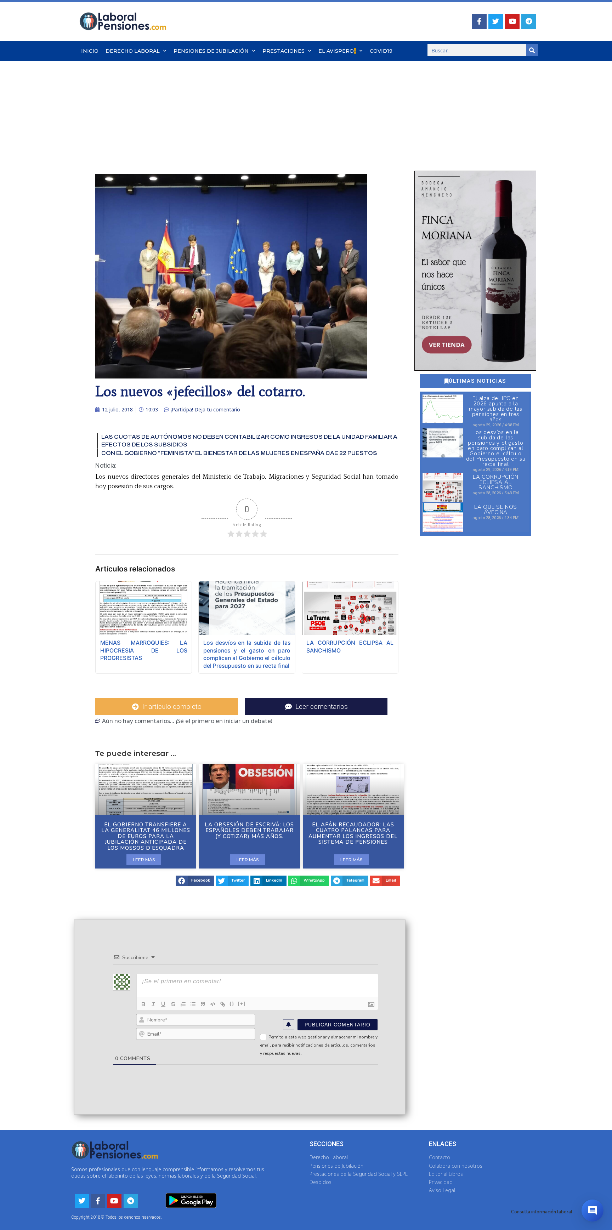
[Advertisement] (306, 114)
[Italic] (153, 1004)
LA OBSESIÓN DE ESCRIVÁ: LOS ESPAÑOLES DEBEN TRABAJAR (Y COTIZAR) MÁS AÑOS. (249, 830)
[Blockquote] (203, 1004)
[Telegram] (528, 21)
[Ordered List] (183, 1004)
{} (232, 1003)
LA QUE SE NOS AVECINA (495, 509)
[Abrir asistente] (593, 1211)
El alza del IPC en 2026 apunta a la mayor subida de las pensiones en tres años (495, 409)
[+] (242, 1003)
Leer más (144, 859)
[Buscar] (532, 50)
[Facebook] (479, 21)
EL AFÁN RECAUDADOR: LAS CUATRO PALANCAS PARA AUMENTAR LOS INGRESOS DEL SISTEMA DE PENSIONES (353, 833)
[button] (195, 881)
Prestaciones (283, 51)
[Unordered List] (193, 1004)
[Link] (223, 1004)
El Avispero (336, 51)
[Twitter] (495, 21)
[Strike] (173, 1004)
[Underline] (163, 1004)
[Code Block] (213, 1004)
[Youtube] (512, 21)
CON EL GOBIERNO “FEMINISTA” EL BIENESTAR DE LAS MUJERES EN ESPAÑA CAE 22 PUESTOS (239, 453)
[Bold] (143, 1004)
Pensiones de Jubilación (211, 51)
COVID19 (381, 51)
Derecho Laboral (133, 51)
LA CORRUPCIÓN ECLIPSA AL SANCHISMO (495, 482)
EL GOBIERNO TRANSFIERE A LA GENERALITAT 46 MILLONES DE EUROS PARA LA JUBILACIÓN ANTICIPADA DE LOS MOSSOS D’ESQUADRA (145, 836)
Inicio (89, 51)
